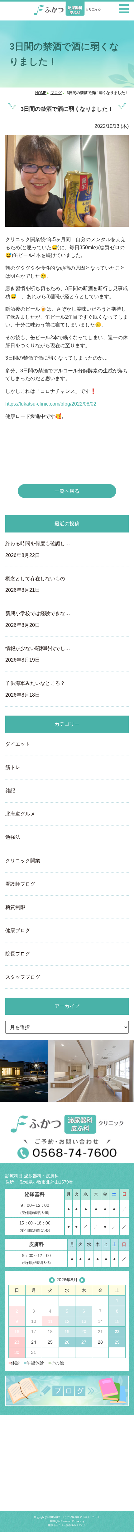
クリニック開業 (22, 860)
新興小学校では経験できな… (37, 619)
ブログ (56, 93)
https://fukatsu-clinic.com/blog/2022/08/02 (50, 404)
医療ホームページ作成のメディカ (67, 1525)
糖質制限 (15, 907)
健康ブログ (17, 930)
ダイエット (17, 744)
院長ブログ (17, 953)
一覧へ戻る (67, 491)
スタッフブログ (22, 977)
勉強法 (12, 837)
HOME (40, 93)
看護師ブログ (20, 884)
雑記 (10, 790)
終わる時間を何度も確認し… (37, 549)
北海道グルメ (20, 813)
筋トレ (12, 767)
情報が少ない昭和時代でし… (37, 654)
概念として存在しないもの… (37, 584)
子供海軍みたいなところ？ (35, 689)
